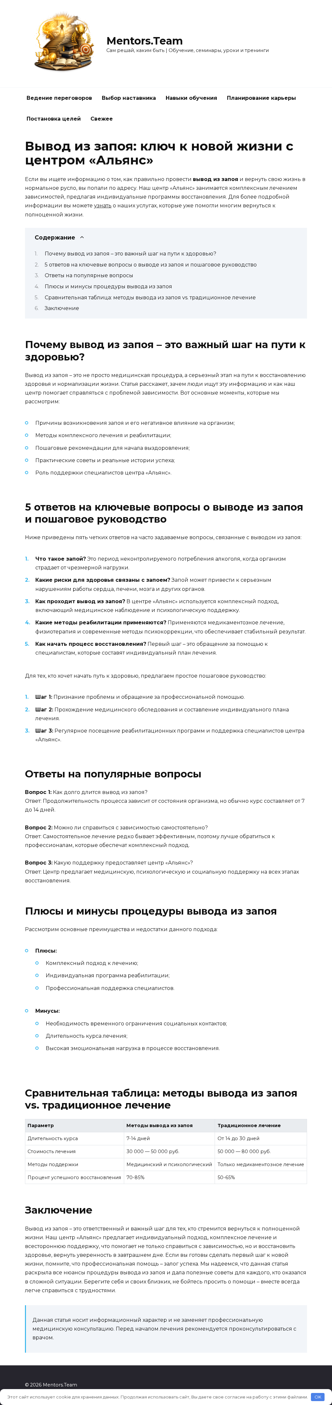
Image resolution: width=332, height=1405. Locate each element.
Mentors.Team (144, 40)
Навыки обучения (191, 98)
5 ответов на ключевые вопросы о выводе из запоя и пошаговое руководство (151, 265)
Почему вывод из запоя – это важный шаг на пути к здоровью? (130, 254)
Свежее (101, 119)
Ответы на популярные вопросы (89, 275)
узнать (103, 205)
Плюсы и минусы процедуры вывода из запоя (108, 286)
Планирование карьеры (261, 98)
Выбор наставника (129, 98)
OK (317, 1396)
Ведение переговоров (59, 98)
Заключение (62, 308)
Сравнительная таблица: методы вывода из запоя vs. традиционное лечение (150, 297)
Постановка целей (54, 119)
